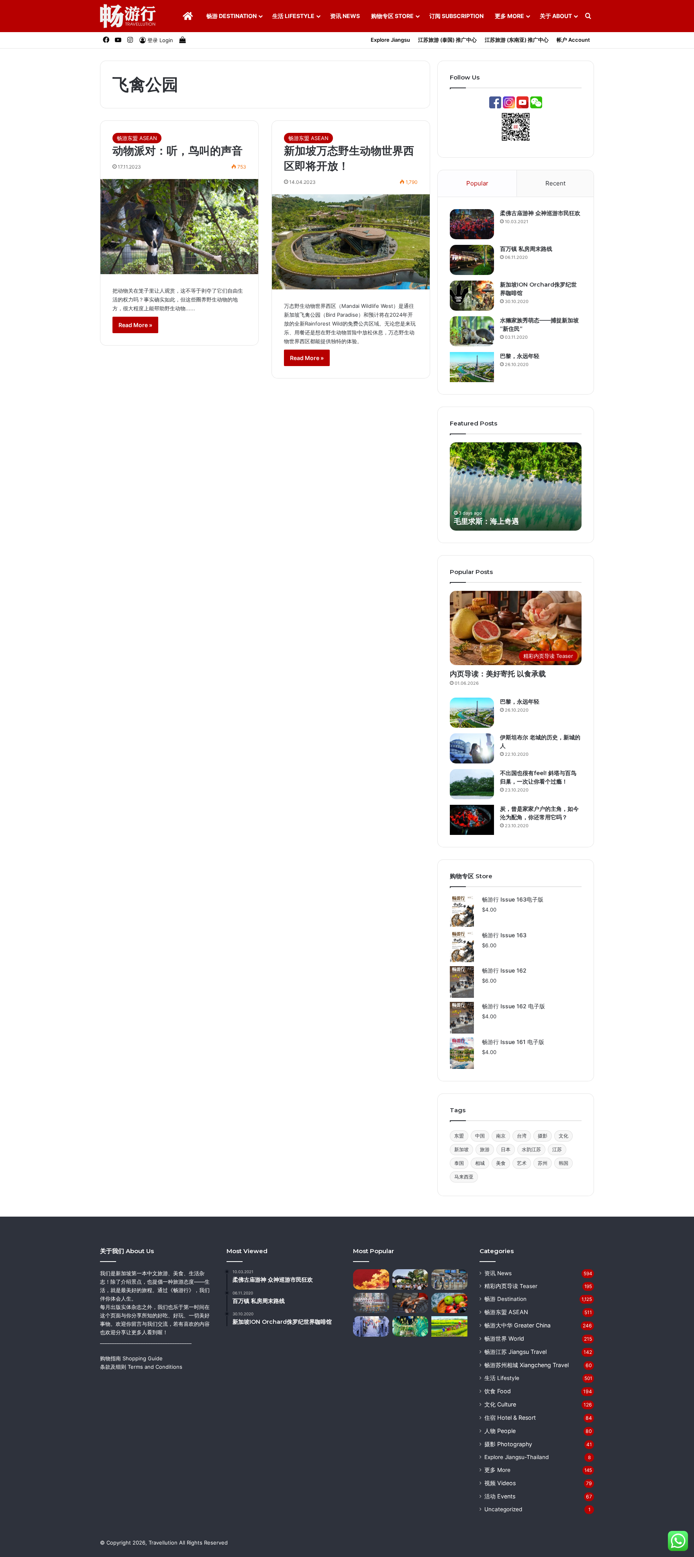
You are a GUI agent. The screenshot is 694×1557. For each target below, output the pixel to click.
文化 (563, 1136)
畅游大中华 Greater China (517, 1325)
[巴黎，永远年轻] (472, 367)
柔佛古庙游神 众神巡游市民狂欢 (540, 213)
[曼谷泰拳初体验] (410, 1303)
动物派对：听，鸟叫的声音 (177, 150)
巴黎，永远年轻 (519, 356)
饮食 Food (497, 1391)
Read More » (135, 325)
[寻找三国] (371, 1279)
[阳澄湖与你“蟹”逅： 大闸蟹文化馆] (410, 1326)
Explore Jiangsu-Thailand (516, 1457)
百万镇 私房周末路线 (526, 248)
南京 (501, 1136)
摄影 (542, 1136)
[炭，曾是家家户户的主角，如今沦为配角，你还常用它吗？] (472, 820)
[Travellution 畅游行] (128, 16)
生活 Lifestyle (293, 15)
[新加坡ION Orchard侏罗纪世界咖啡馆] (472, 296)
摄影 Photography (508, 1444)
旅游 (485, 1149)
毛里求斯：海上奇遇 (486, 521)
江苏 (557, 1149)
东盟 (459, 1136)
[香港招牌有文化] (371, 1303)
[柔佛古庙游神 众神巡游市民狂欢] (472, 224)
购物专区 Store (392, 15)
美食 (501, 1163)
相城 (480, 1163)
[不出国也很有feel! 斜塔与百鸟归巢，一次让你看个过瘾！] (472, 784)
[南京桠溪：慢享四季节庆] (449, 1326)
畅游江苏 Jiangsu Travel (515, 1351)
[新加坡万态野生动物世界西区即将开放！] (351, 241)
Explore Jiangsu (390, 40)
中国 (480, 1136)
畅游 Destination (231, 15)
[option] (516, 486)
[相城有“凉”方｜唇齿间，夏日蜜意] (449, 1303)
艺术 (522, 1163)
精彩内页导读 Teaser (510, 1286)
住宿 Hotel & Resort (510, 1417)
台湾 (522, 1136)
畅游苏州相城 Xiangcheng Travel (526, 1365)
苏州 (542, 1163)
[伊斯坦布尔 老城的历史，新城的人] (472, 748)
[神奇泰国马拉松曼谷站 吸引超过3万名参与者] (410, 1279)
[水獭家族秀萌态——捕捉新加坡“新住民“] (472, 331)
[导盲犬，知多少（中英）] (449, 1279)
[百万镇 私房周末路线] (472, 260)
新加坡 (461, 1149)
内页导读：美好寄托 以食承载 (498, 674)
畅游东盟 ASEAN (137, 138)
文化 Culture (500, 1404)
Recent (555, 183)
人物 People (500, 1430)
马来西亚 (464, 1177)
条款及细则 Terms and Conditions (141, 1367)
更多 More (509, 15)
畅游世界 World (504, 1338)
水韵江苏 (531, 1149)
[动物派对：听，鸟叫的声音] (179, 226)
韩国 (563, 1163)
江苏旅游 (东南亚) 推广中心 (517, 40)
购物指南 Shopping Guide (131, 1358)
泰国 (459, 1163)
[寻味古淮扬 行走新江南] (371, 1326)
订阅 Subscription (456, 15)
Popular (477, 183)
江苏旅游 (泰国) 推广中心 (447, 40)
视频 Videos (500, 1483)
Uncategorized (503, 1509)
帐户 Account (573, 40)
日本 (505, 1149)
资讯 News (345, 15)
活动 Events (499, 1496)
